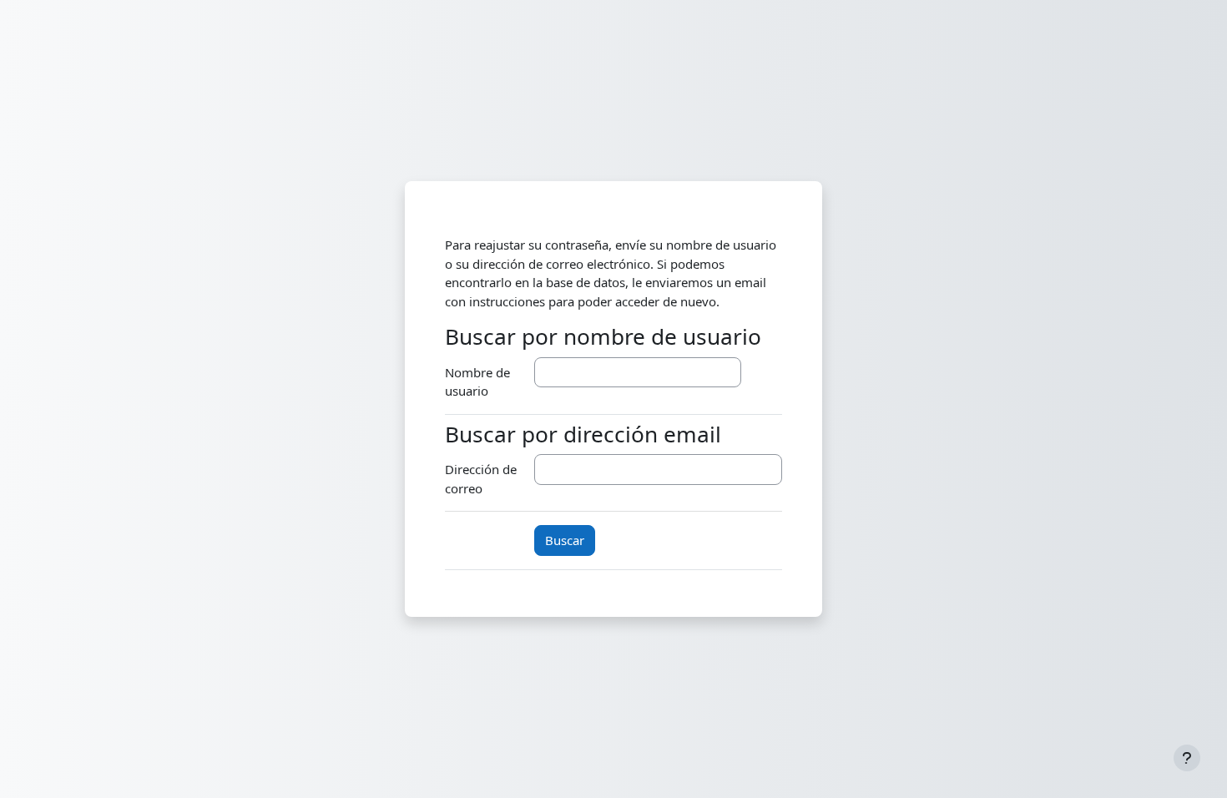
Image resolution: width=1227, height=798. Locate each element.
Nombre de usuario (477, 382)
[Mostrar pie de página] (1187, 758)
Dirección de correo (481, 479)
